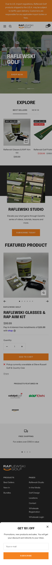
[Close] (48, 527)
